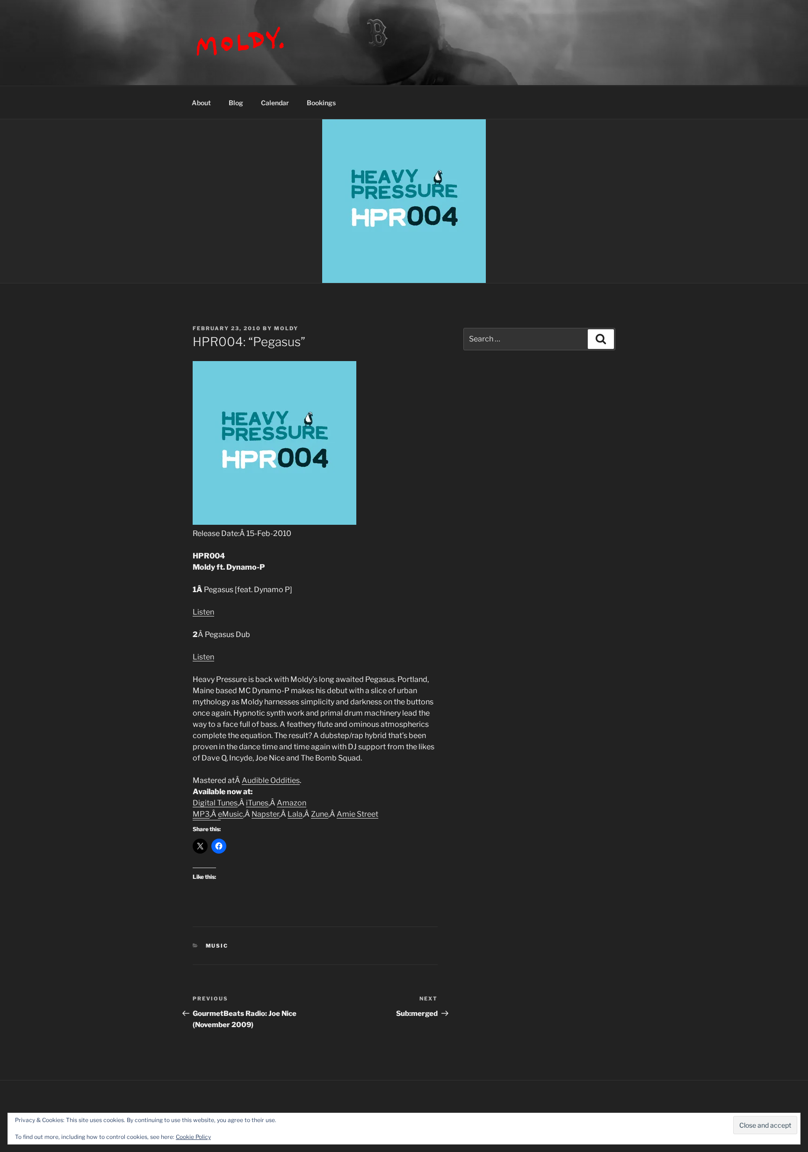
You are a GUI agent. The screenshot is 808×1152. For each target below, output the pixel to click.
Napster (265, 814)
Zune (319, 814)
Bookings (321, 103)
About (201, 103)
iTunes (257, 802)
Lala (295, 814)
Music (217, 945)
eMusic (230, 814)
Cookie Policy (193, 1136)
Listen (203, 612)
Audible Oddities (271, 780)
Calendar (275, 103)
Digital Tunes (215, 802)
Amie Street (357, 814)
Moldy (286, 328)
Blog (236, 103)
